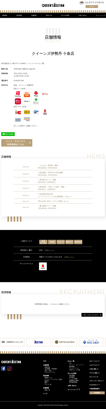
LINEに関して (94, 369)
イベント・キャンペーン (76, 365)
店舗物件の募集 (74, 380)
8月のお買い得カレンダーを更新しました (53, 201)
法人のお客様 (65, 15)
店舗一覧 (47, 390)
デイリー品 (48, 384)
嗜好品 (47, 381)
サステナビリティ (50, 372)
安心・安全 (48, 370)
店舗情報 (34, 15)
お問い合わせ (83, 15)
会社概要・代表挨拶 (51, 369)
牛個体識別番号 (94, 388)
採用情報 (92, 6)
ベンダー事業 (73, 379)
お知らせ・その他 (74, 370)
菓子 (46, 382)
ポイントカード (94, 361)
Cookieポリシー (94, 385)
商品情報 (19, 15)
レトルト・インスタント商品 (53, 379)
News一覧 (49, 15)
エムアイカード (94, 365)
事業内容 (47, 367)
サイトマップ (93, 377)
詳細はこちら (50, 250)
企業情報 (4, 15)
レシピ (45, 393)
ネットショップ (100, 15)
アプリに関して (94, 373)
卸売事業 (72, 377)
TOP (44, 361)
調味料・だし (49, 378)
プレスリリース (74, 368)
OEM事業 (72, 375)
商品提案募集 (73, 382)
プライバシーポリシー (96, 381)
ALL (70, 363)
